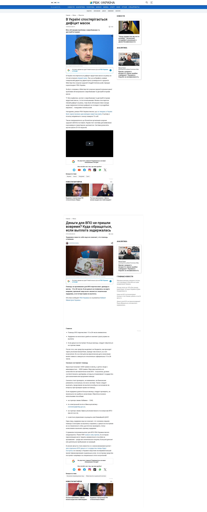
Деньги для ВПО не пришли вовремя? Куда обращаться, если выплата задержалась (128, 303)
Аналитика (80, 7)
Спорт (112, 7)
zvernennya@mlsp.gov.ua (76, 407)
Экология (118, 11)
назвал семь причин (92, 435)
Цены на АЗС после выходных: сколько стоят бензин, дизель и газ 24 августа (129, 296)
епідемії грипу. (82, 78)
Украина (69, 176)
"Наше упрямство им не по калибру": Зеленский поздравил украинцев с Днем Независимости (128, 39)
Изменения (110, 11)
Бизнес (99, 7)
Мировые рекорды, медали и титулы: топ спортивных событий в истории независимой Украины (128, 282)
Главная (68, 15)
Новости (71, 7)
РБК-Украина (84, 298)
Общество (89, 11)
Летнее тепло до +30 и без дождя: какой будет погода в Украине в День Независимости (128, 289)
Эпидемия (81, 176)
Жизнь (105, 7)
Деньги (104, 11)
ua (52, 2)
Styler (124, 7)
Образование (97, 11)
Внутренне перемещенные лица (75, 476)
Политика (90, 7)
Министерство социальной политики (96, 476)
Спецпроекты (134, 7)
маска (75, 176)
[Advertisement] (89, 314)
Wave (118, 7)
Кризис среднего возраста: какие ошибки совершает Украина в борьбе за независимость (128, 74)
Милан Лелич (122, 67)
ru (58, 2)
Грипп (87, 176)
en (55, 2)
